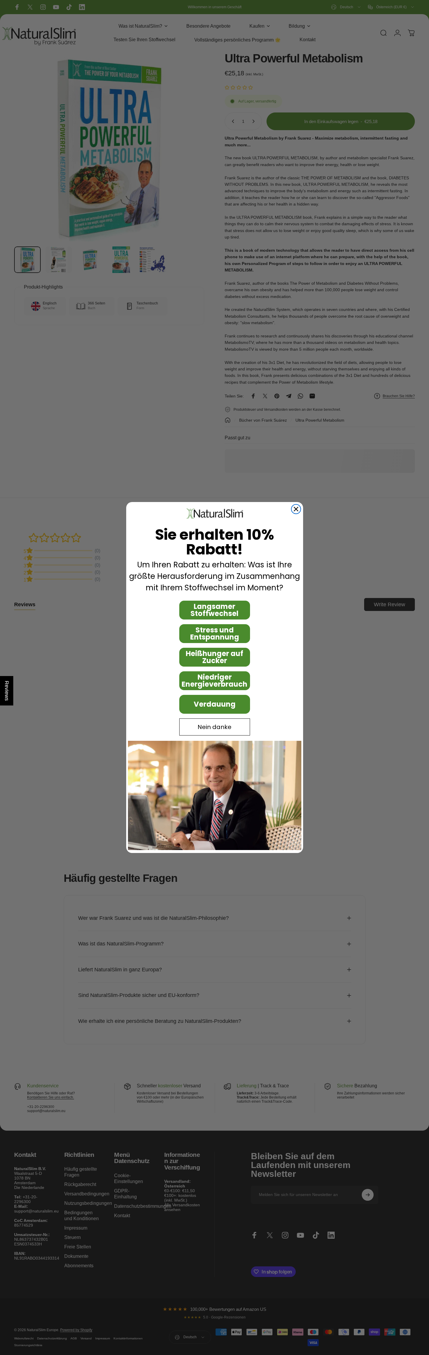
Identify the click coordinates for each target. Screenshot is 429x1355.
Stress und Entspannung (214, 633)
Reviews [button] (7, 691)
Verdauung (215, 704)
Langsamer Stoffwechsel (214, 610)
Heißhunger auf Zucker (214, 657)
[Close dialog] (296, 509)
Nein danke (214, 727)
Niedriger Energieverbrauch (214, 680)
